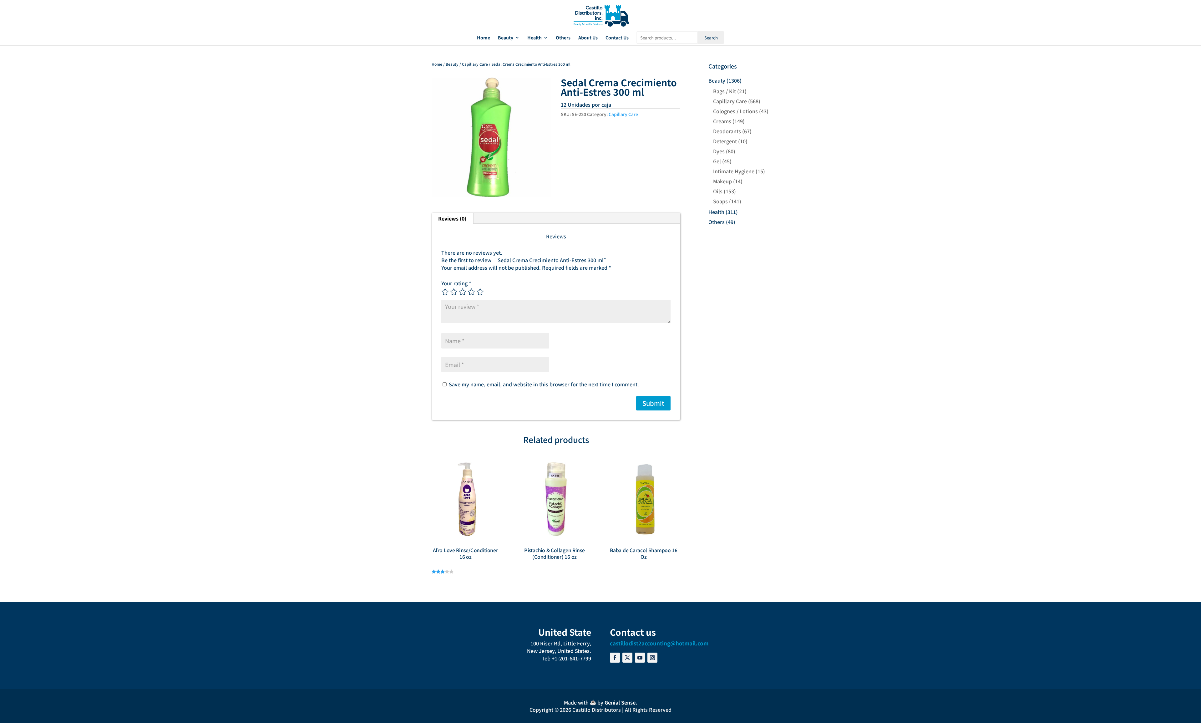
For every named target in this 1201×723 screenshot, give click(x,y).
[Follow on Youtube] (640, 658)
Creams (722, 121)
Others (563, 38)
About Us (588, 38)
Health (534, 38)
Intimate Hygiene (733, 171)
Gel (717, 161)
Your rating (456, 283)
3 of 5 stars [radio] (462, 292)
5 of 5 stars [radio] (480, 292)
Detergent (725, 141)
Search (711, 38)
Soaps (720, 201)
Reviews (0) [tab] (452, 218)
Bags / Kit (724, 91)
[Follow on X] (627, 658)
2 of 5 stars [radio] (454, 292)
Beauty (505, 38)
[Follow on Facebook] (615, 658)
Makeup (722, 181)
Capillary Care (475, 64)
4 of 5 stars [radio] (471, 292)
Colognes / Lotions (735, 111)
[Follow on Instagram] (652, 658)
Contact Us (617, 38)
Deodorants (727, 131)
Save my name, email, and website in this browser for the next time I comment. (544, 384)
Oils (717, 191)
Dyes (719, 151)
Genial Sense (620, 702)
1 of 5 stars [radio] (445, 292)
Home (483, 38)
